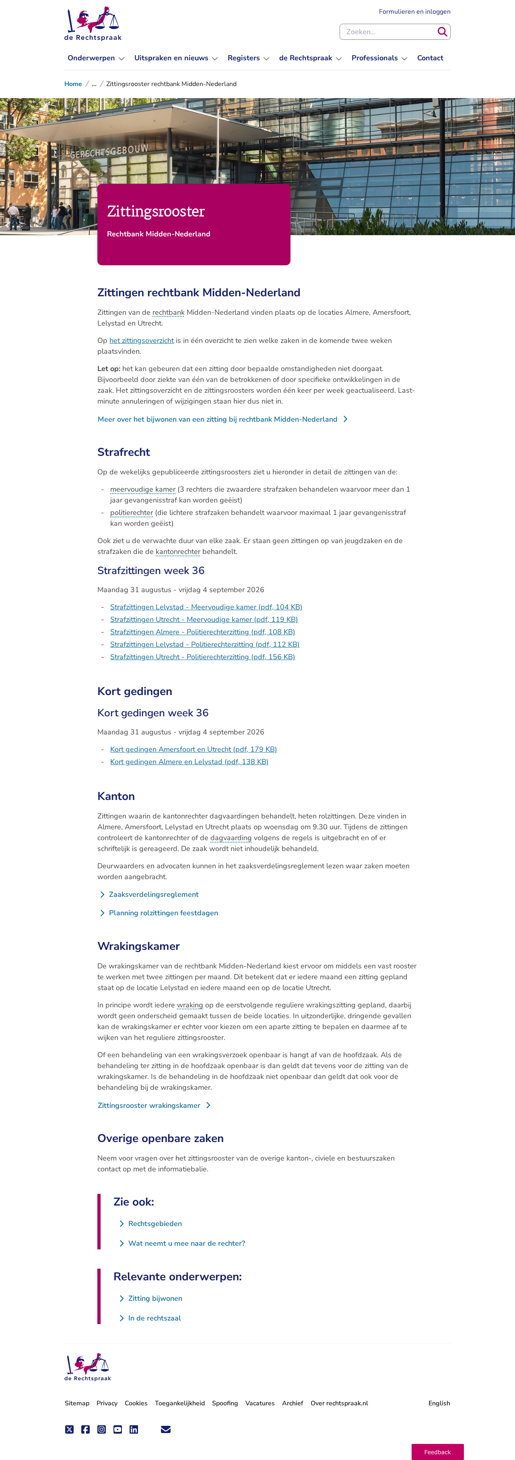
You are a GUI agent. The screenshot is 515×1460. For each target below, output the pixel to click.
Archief (292, 1403)
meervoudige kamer (142, 489)
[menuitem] (96, 58)
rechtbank (168, 312)
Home (73, 84)
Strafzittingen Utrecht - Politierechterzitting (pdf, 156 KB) (202, 657)
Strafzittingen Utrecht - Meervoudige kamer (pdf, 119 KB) (204, 619)
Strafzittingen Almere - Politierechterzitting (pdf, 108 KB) (202, 632)
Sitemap (77, 1403)
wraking (190, 1005)
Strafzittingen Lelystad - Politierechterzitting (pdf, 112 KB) (205, 644)
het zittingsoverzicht (141, 340)
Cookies (136, 1403)
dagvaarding (231, 838)
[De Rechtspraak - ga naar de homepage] (93, 23)
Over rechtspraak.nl (339, 1403)
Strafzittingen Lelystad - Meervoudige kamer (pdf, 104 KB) (206, 607)
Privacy (107, 1403)
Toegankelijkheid (180, 1403)
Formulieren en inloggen (415, 11)
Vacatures (260, 1403)
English (439, 1403)
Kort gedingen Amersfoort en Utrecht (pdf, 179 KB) (193, 749)
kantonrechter (178, 551)
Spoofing (225, 1403)
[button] (438, 1452)
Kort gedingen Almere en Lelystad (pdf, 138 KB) (189, 762)
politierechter (131, 512)
